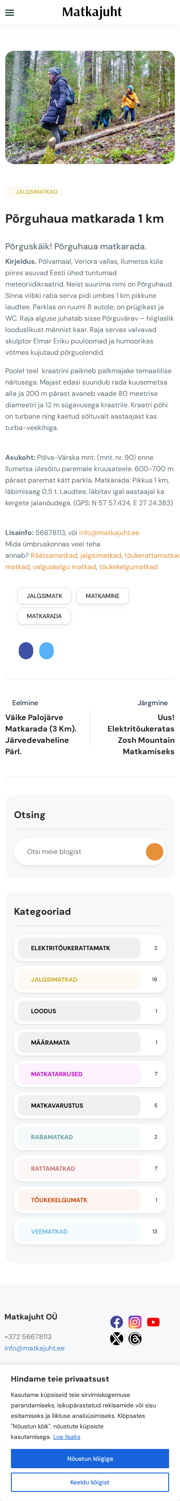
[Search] (154, 852)
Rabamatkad (52, 1137)
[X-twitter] (116, 1338)
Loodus (43, 1011)
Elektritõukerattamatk (70, 948)
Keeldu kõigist (90, 1482)
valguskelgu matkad (64, 566)
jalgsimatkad (100, 555)
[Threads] (135, 1338)
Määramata (50, 1042)
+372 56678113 (28, 1336)
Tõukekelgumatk (59, 1200)
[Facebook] (116, 1322)
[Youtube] (153, 1322)
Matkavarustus (57, 1105)
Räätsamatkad (54, 555)
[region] (90, 1433)
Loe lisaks (66, 1437)
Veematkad (49, 1231)
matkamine (103, 596)
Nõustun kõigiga (90, 1459)
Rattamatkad (53, 1168)
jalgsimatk (44, 596)
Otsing (29, 814)
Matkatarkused (57, 1074)
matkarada (44, 616)
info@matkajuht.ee (109, 532)
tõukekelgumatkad (128, 566)
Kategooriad (42, 911)
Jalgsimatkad (36, 192)
